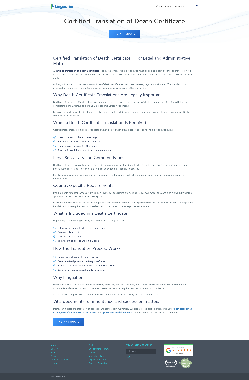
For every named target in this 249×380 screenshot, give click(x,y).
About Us (55, 345)
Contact (54, 349)
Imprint (54, 363)
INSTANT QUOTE (124, 34)
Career (92, 353)
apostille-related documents (117, 312)
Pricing (92, 345)
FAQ (53, 353)
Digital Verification (97, 360)
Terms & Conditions (60, 360)
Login (129, 357)
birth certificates (183, 309)
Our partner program (99, 349)
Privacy (54, 356)
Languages (180, 6)
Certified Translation (161, 6)
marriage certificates (64, 312)
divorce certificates (86, 312)
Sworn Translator (97, 356)
